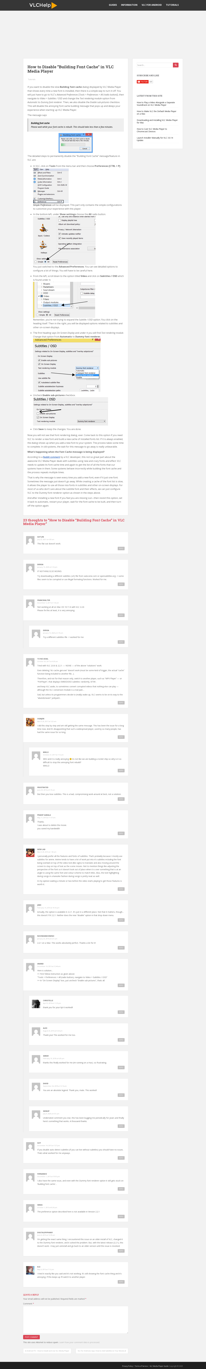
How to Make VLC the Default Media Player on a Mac (156, 112)
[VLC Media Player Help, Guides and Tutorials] (44, 5)
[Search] (176, 65)
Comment (28, 1303)
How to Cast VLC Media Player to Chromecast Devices (152, 130)
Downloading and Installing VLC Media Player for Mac (157, 121)
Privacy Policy (127, 1366)
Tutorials (172, 4)
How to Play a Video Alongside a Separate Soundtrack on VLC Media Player (156, 103)
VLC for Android (152, 4)
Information (129, 4)
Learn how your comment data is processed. (79, 1342)
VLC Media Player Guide (159, 1366)
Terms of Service (141, 1366)
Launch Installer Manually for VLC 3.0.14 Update (155, 139)
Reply (121, 548)
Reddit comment (51, 457)
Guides (113, 4)
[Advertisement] (103, 31)
